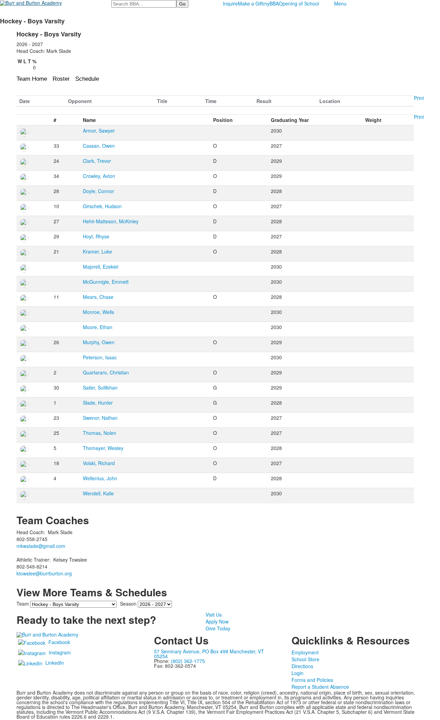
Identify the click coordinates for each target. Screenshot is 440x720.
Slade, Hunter (98, 402)
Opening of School (299, 3)
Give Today (218, 628)
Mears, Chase (98, 296)
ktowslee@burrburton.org (44, 573)
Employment (305, 652)
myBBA (271, 3)
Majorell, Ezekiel (100, 266)
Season (128, 603)
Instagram (60, 652)
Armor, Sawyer (99, 130)
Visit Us (214, 614)
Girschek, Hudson (102, 206)
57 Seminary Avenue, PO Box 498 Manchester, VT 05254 (209, 654)
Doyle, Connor (98, 191)
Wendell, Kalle (98, 493)
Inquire (230, 3)
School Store (305, 659)
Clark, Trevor (97, 160)
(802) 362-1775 (188, 660)
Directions (302, 666)
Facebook (59, 642)
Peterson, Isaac (100, 357)
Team (22, 603)
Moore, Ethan (97, 327)
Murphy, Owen (98, 342)
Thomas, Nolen (99, 432)
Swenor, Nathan (100, 417)
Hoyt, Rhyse (96, 236)
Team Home (31, 79)
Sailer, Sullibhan (100, 387)
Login (298, 673)
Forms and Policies (312, 679)
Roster (61, 79)
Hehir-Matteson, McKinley (111, 221)
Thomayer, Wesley (103, 448)
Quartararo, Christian (106, 372)
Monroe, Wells (98, 311)
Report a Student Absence (320, 686)
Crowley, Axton (99, 175)
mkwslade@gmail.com (40, 545)
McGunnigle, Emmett (106, 281)
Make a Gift (250, 3)
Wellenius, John (100, 478)
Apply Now (217, 621)
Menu (340, 3)
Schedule (87, 79)
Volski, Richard (99, 463)
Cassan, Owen (99, 145)
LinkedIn (54, 662)
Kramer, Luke (97, 251)
